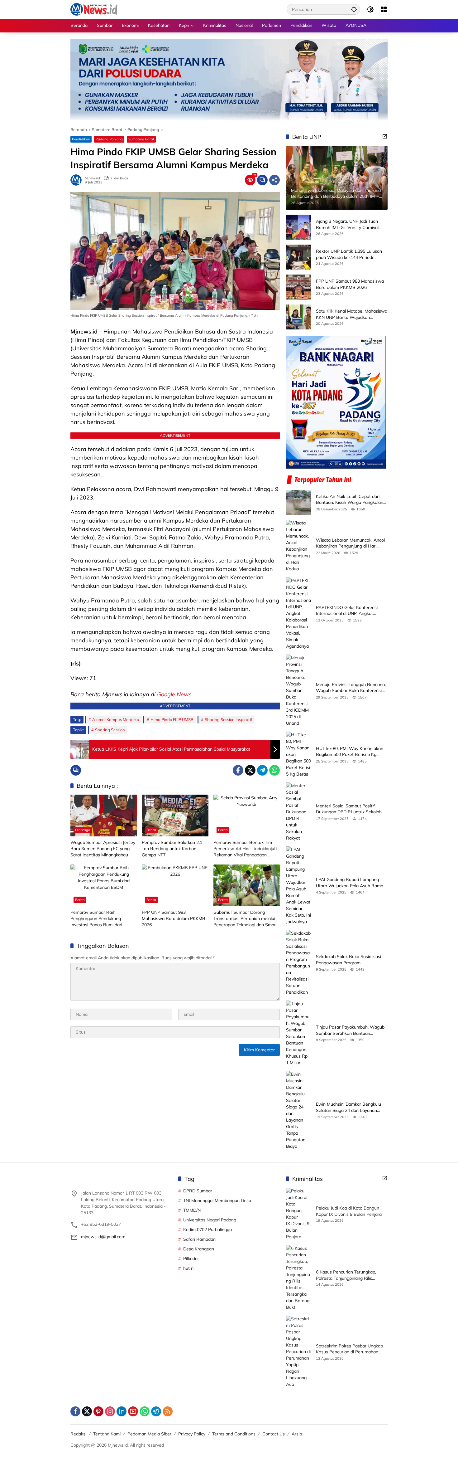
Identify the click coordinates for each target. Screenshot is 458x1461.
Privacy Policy (191, 1434)
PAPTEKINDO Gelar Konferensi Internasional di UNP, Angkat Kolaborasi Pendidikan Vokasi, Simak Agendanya (347, 611)
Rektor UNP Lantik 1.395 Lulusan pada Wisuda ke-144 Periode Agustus (349, 255)
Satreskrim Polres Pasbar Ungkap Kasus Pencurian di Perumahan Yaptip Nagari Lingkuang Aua (349, 1349)
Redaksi (78, 1434)
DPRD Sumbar (197, 1191)
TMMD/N (192, 1210)
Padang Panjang (109, 139)
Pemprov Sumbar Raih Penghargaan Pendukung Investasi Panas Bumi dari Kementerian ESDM (96, 918)
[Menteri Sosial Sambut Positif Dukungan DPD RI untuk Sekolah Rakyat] (298, 811)
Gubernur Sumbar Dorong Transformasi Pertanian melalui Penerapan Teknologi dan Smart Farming (245, 918)
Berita (151, 830)
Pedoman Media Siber (149, 1434)
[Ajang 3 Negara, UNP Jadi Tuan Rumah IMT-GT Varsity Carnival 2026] (298, 227)
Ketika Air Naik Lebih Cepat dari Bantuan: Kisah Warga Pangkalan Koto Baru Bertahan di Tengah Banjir (349, 500)
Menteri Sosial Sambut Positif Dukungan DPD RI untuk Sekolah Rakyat (349, 809)
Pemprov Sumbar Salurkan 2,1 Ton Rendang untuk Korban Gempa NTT (172, 848)
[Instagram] (110, 1411)
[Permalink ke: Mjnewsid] (77, 180)
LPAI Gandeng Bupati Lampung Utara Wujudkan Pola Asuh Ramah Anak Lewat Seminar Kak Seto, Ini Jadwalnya (351, 883)
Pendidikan (81, 139)
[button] (354, 9)
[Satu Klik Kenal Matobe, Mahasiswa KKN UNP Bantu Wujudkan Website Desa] (298, 316)
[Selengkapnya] (385, 136)
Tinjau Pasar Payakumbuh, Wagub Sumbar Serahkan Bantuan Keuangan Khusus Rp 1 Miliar (350, 1030)
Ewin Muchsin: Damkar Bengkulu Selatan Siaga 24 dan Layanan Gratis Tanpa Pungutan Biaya (348, 1107)
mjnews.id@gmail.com (103, 1236)
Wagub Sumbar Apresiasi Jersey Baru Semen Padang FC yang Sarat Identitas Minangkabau (102, 848)
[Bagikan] (274, 180)
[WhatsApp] (274, 770)
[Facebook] (238, 770)
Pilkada (190, 1258)
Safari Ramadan (199, 1239)
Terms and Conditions (233, 1434)
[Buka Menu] (384, 9)
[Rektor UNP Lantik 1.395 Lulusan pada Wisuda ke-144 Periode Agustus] (298, 257)
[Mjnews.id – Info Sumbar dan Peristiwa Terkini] (93, 9)
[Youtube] (133, 1411)
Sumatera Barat (141, 139)
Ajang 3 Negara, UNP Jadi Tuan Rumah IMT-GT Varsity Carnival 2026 (347, 225)
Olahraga (82, 830)
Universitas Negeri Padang (209, 1220)
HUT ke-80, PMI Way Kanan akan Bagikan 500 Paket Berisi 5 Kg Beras (349, 752)
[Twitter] (250, 770)
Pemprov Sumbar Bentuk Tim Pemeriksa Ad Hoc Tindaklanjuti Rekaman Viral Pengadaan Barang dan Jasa (245, 849)
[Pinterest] (98, 1411)
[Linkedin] (121, 1411)
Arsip (297, 1434)
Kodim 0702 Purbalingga (207, 1229)
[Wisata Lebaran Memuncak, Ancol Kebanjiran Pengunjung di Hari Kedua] (298, 546)
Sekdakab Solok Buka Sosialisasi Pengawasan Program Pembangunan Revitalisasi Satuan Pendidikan (350, 960)
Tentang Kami (107, 1434)
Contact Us (273, 1434)
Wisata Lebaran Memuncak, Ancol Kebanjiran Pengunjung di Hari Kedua (350, 543)
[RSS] (168, 1411)
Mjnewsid (92, 178)
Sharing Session (110, 729)
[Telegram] (262, 770)
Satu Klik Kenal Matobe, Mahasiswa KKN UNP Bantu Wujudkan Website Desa (351, 315)
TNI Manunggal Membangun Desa (217, 1200)
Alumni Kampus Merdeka (115, 719)
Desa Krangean (198, 1249)
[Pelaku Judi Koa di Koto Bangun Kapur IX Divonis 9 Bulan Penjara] (298, 1214)
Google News (174, 694)
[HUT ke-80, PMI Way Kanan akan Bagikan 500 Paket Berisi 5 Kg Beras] (298, 754)
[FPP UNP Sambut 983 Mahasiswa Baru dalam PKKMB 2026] (175, 885)
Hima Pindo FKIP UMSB (171, 719)
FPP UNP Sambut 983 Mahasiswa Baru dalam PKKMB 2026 (173, 918)
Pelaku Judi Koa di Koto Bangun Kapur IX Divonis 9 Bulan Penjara (349, 1211)
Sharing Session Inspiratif (228, 719)
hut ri (188, 1268)
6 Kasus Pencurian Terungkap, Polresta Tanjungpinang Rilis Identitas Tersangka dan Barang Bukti (348, 1275)
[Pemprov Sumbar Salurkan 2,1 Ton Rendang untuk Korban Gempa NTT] (175, 815)
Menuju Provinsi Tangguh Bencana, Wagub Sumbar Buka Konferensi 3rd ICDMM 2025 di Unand (351, 688)
